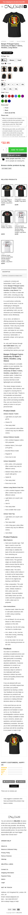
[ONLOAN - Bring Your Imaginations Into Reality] (13, 6)
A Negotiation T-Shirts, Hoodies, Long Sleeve (20, 200)
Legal (3, 882)
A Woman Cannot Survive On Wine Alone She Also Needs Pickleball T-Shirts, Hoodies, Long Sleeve (21, 229)
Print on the (4, 105)
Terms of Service (6, 856)
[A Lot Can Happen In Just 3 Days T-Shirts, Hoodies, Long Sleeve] (7, 191)
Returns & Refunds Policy (9, 849)
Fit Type (3, 56)
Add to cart (17, 150)
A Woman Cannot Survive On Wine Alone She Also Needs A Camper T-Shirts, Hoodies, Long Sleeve (7, 258)
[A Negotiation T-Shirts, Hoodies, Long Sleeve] (21, 191)
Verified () (21, 781)
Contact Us (4, 869)
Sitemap (3, 859)
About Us (4, 846)
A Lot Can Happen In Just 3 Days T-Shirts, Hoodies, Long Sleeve (6, 201)
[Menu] (2, 7)
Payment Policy (6, 876)
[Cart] (25, 6)
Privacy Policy (5, 852)
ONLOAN (17, 821)
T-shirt (11, 41)
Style (3, 63)
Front (6, 107)
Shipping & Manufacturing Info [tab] (12, 275)
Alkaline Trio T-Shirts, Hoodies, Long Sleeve (6, 226)
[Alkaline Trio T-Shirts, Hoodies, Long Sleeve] (7, 217)
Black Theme (21, 41)
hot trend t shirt (6, 168)
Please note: (4, 115)
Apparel (3, 41)
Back (6, 110)
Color (3, 92)
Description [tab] (6, 271)
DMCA (3, 879)
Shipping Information (7, 873)
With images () (9, 781)
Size (2, 80)
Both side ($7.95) (10, 112)
